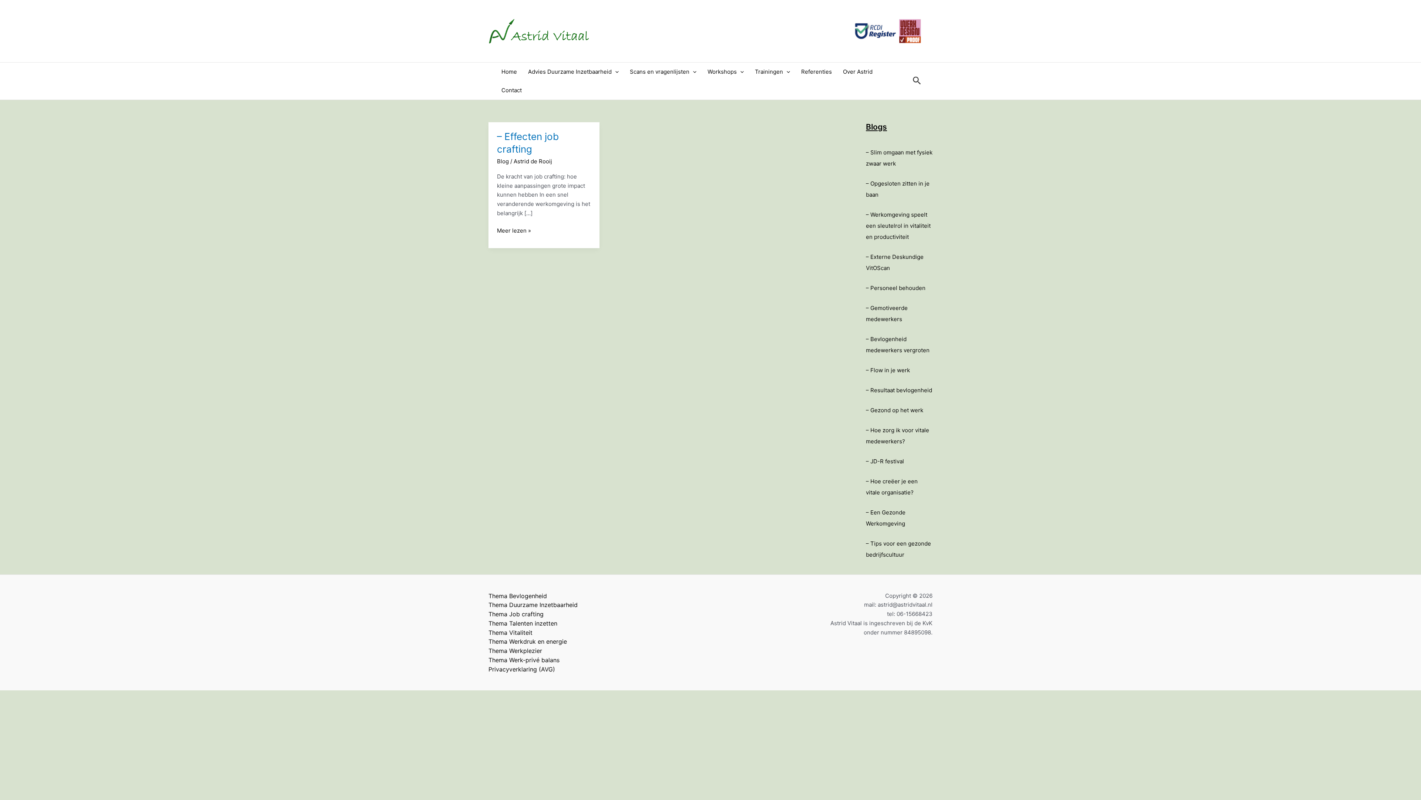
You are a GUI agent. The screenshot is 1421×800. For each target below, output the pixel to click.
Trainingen (769, 71)
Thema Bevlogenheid (517, 596)
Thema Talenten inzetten (522, 623)
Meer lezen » (514, 231)
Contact (511, 90)
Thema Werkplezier (515, 650)
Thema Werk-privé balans (524, 660)
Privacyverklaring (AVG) (521, 669)
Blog (503, 161)
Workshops (722, 71)
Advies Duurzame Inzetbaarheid (570, 71)
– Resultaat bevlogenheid (899, 390)
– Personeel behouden (896, 287)
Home (509, 71)
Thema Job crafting (516, 614)
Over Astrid (858, 71)
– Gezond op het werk (894, 410)
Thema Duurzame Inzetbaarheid (533, 605)
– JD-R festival (885, 461)
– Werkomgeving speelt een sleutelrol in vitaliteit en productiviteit (898, 225)
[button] (615, 72)
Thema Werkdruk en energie (527, 641)
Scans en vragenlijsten (659, 71)
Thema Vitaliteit (510, 632)
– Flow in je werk (888, 370)
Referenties (816, 71)
